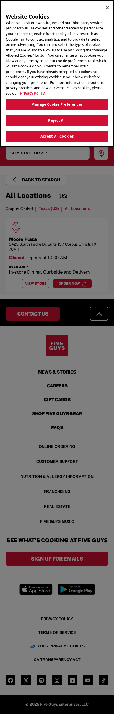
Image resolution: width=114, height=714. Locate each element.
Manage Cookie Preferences (56, 104)
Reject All (57, 120)
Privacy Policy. (32, 93)
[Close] (107, 8)
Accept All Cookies (57, 136)
